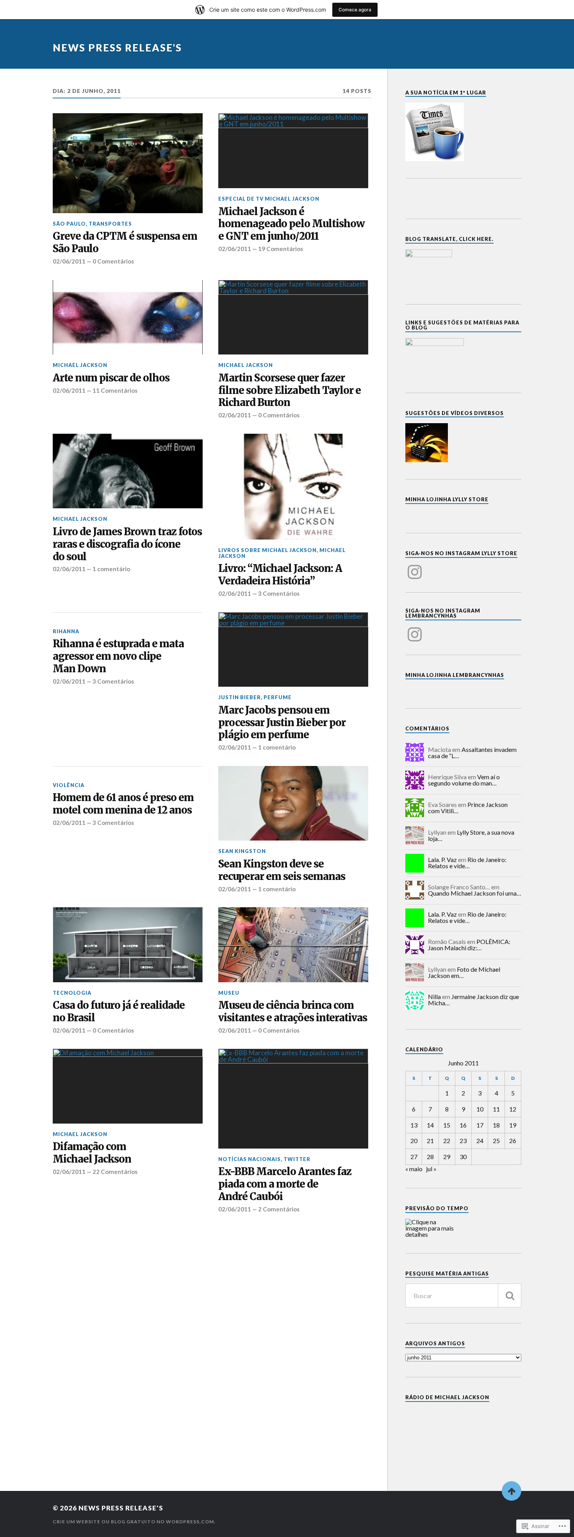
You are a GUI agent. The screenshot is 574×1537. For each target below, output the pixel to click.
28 (430, 1156)
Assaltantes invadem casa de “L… (472, 752)
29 (446, 1156)
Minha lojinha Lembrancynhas (454, 675)
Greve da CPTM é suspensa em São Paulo (125, 242)
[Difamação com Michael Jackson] (128, 1086)
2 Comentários (278, 1209)
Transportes (110, 224)
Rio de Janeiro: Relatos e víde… (467, 862)
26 (512, 1140)
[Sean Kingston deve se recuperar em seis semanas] (293, 803)
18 (496, 1125)
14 (430, 1125)
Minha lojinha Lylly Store (446, 499)
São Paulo (69, 224)
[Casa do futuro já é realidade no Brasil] (128, 944)
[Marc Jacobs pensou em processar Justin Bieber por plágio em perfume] (293, 649)
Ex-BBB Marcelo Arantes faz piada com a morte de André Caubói (284, 1184)
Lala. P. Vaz (442, 859)
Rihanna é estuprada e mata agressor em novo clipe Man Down (118, 656)
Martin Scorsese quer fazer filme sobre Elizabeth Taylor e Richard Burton (289, 390)
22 (446, 1140)
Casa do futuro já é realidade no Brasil (119, 1011)
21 (430, 1140)
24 (479, 1140)
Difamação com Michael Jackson (92, 1153)
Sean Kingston (242, 851)
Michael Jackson (80, 365)
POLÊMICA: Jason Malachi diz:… (469, 944)
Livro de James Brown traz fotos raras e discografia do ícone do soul (127, 544)
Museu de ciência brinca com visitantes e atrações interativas (292, 1011)
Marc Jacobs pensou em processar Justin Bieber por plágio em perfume (282, 722)
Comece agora (355, 9)
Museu (228, 993)
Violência (68, 785)
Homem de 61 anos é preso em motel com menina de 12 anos (123, 804)
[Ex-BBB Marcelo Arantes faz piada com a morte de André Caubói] (293, 1099)
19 (512, 1125)
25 (496, 1140)
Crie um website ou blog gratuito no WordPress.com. (134, 1522)
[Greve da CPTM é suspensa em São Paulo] (128, 163)
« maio (413, 1168)
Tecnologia (72, 993)
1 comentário (111, 568)
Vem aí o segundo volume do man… (464, 780)
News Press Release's (117, 47)
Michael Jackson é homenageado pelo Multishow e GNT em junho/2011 (291, 224)
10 (479, 1109)
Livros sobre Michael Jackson (267, 550)
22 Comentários (115, 1171)
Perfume (278, 697)
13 (413, 1125)
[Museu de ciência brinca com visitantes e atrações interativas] (293, 944)
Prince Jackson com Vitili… (468, 807)
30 (463, 1156)
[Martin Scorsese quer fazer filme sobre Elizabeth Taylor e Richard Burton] (293, 317)
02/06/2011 (69, 261)
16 (463, 1125)
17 (479, 1125)
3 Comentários (278, 593)
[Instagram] (414, 567)
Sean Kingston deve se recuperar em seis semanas (281, 870)
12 (512, 1109)
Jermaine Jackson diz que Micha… (473, 999)
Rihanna (66, 631)
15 (446, 1125)
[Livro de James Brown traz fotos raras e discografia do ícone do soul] (128, 471)
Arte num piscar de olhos (111, 378)
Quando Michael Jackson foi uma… (474, 893)
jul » (431, 1168)
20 (413, 1140)
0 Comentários (113, 261)
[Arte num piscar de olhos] (128, 317)
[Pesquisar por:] (463, 1295)
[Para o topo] (511, 1491)
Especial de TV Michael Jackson (268, 199)
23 (463, 1140)
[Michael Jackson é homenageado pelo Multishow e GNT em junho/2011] (293, 150)
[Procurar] (509, 1295)
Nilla (434, 996)
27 (413, 1156)
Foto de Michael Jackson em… (464, 972)
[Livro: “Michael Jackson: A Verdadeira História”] (293, 487)
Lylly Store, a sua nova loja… (471, 835)
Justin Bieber (239, 697)
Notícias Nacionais (249, 1159)
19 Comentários (280, 248)
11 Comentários (115, 390)
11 (496, 1109)
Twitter (296, 1159)
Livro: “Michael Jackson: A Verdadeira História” (280, 575)
